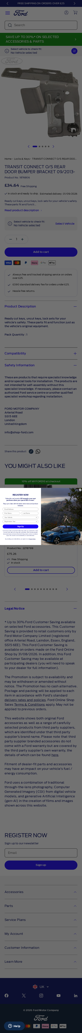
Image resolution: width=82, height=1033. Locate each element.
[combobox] (19, 517)
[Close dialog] (80, 490)
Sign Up (20, 526)
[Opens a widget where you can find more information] (14, 1026)
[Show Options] (36, 517)
